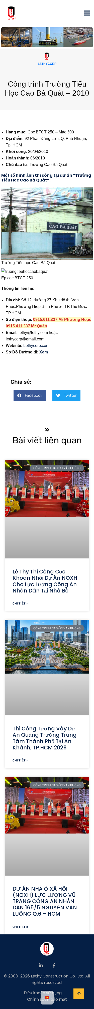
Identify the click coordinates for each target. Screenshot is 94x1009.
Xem (43, 352)
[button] (30, 395)
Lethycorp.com (36, 345)
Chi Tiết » (20, 603)
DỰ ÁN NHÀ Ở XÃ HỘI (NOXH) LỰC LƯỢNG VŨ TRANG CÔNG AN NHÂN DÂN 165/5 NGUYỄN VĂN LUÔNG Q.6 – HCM (45, 901)
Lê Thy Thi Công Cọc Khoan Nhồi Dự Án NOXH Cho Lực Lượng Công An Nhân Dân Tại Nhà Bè (45, 581)
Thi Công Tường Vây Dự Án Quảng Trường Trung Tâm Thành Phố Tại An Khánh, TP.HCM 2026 (45, 738)
